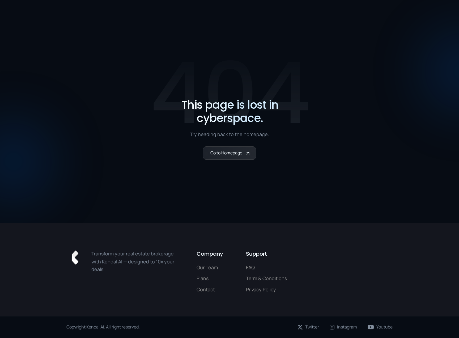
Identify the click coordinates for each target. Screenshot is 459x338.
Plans (203, 278)
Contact (206, 289)
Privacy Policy (261, 289)
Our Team (207, 267)
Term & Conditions (266, 278)
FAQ (250, 267)
